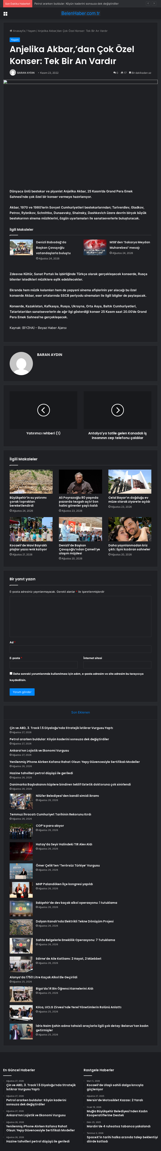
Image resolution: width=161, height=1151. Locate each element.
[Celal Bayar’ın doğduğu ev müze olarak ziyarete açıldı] (129, 482)
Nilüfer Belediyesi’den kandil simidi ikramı (67, 796)
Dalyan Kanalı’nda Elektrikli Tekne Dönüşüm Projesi (75, 921)
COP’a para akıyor (50, 826)
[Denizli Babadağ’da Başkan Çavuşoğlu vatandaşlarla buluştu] (21, 247)
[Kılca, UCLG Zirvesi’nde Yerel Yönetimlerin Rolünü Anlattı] (21, 1013)
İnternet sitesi (92, 658)
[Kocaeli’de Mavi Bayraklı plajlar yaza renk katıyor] (31, 529)
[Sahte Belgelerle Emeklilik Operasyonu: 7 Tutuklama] (21, 946)
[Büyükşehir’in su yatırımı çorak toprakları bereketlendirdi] (31, 482)
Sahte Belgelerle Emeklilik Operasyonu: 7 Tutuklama (75, 940)
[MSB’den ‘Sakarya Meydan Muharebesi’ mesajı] (94, 247)
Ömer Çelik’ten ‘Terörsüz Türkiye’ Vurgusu (68, 865)
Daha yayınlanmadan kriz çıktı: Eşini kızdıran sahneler (129, 547)
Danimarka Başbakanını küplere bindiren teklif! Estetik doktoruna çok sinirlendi (70, 784)
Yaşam (31, 30)
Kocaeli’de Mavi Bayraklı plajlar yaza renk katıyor (28, 547)
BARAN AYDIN (26, 72)
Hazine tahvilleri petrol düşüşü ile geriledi (41, 773)
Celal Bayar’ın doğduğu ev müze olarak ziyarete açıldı (129, 500)
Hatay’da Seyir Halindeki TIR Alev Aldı (64, 844)
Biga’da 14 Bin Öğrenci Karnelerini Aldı (64, 988)
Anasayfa (18, 30)
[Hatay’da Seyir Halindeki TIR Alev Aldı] (21, 851)
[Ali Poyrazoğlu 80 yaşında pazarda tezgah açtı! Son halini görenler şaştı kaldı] (80, 482)
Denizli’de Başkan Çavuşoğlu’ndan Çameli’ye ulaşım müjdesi (79, 549)
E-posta (16, 658)
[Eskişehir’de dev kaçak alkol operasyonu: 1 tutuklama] (21, 908)
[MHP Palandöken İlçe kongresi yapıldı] (21, 890)
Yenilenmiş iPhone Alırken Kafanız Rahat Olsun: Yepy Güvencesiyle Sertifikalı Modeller (75, 762)
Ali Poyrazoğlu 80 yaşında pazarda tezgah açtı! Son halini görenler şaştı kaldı (78, 502)
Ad (13, 642)
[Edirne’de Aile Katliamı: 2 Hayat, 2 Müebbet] (21, 964)
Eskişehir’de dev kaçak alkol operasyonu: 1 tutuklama (76, 903)
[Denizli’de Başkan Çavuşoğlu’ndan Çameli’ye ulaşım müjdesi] (80, 529)
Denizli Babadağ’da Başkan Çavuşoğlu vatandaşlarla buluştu (53, 247)
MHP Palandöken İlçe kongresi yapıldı (64, 884)
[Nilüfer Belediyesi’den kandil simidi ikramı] (21, 801)
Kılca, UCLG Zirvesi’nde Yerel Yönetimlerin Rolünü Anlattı (78, 1007)
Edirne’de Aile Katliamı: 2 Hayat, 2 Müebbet (68, 959)
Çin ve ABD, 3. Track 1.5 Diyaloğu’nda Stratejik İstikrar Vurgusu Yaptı (61, 728)
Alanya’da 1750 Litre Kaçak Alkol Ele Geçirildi (43, 977)
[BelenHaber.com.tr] (80, 13)
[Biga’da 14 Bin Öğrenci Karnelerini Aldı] (21, 994)
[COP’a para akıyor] (21, 831)
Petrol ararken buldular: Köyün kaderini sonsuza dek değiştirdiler (59, 739)
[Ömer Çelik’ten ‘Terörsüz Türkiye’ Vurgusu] (21, 871)
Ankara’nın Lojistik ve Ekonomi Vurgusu (60, 3)
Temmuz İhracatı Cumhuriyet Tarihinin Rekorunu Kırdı (50, 814)
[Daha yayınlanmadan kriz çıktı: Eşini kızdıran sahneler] (129, 529)
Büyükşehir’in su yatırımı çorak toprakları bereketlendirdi (28, 502)
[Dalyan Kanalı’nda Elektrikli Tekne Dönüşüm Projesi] (21, 927)
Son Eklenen (80, 712)
